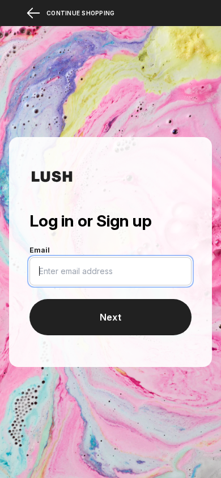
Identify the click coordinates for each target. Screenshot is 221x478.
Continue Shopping (80, 13)
